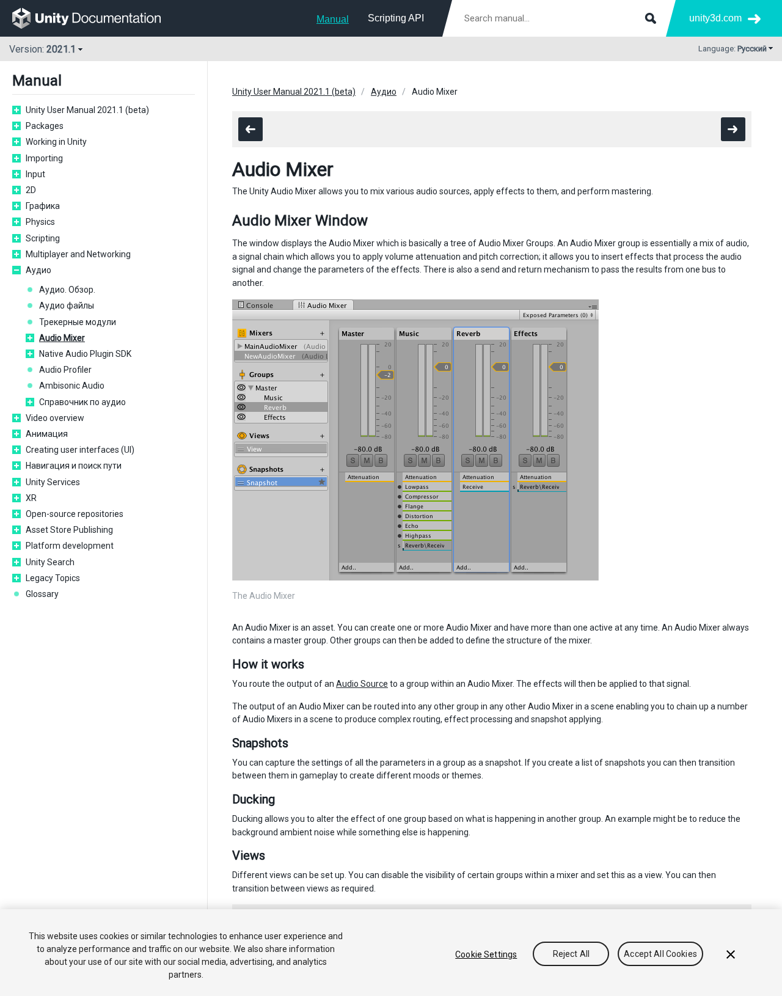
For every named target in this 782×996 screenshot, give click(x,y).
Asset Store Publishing (69, 530)
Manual (332, 19)
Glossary (42, 594)
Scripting (43, 238)
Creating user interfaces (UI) (80, 450)
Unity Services (53, 482)
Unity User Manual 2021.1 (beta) (87, 110)
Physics (40, 222)
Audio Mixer (62, 338)
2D (31, 190)
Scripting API (396, 18)
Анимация (47, 434)
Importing (44, 158)
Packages (45, 126)
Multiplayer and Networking (78, 254)
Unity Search (50, 562)
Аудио (38, 270)
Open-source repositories (74, 514)
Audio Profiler (65, 370)
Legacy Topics (53, 578)
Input (35, 174)
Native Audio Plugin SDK (85, 354)
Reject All (571, 954)
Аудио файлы (66, 305)
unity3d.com (715, 18)
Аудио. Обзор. (67, 290)
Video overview (55, 418)
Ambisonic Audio (71, 385)
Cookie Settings (486, 954)
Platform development (70, 546)
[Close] (730, 954)
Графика (43, 206)
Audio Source (362, 684)
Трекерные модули (77, 322)
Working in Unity (56, 142)
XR (31, 498)
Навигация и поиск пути (74, 466)
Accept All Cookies (660, 954)
